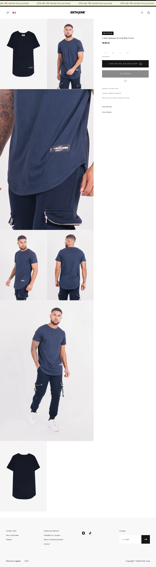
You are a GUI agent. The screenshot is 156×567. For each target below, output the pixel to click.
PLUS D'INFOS (107, 112)
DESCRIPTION (107, 107)
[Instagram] (83, 533)
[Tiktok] (90, 533)
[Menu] (8, 13)
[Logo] (78, 12)
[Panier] (148, 13)
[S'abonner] (145, 539)
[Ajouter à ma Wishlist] (125, 81)
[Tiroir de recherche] (142, 13)
